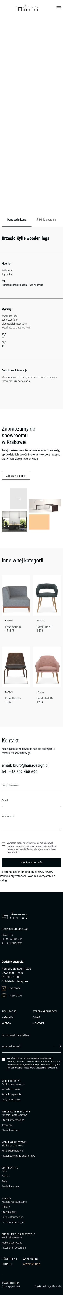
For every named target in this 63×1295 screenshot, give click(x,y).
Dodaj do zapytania (46, 207)
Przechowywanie (11, 1094)
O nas (36, 1017)
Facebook (15, 988)
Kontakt (38, 1023)
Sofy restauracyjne (12, 1217)
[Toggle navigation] (58, 7)
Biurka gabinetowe (12, 1145)
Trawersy (7, 1125)
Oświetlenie (10, 1259)
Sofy (4, 1171)
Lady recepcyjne (11, 1099)
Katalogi (8, 1017)
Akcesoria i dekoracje (14, 1247)
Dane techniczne (16, 219)
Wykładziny (30, 1259)
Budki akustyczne (12, 1237)
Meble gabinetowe (14, 1142)
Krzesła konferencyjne (14, 1115)
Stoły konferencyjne (13, 1120)
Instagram (15, 995)
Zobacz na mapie (16, 475)
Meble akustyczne (12, 1242)
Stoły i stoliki (9, 1212)
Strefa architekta (45, 1011)
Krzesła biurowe (11, 1089)
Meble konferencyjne (16, 1111)
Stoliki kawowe (10, 1130)
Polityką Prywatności (42, 1064)
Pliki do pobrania (46, 219)
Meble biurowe (11, 1081)
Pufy (4, 1181)
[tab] (16, 220)
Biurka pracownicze (13, 1084)
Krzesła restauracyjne (14, 1202)
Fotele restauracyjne (13, 1222)
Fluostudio (56, 1286)
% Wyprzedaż (31, 1264)
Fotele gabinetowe (12, 1150)
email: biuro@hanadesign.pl (25, 765)
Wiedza (6, 1023)
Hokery (6, 1207)
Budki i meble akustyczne (18, 1234)
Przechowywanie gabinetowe (18, 1155)
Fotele (5, 1176)
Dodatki (7, 1264)
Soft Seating (10, 1167)
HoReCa (6, 1198)
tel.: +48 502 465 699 (19, 771)
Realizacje (9, 1011)
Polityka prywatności (13, 876)
